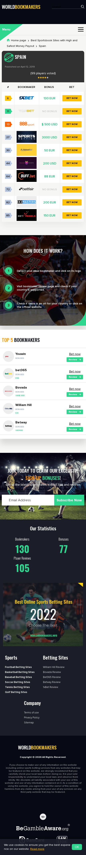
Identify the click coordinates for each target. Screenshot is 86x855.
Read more (37, 849)
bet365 (21, 370)
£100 (17, 378)
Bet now (72, 98)
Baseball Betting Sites (18, 677)
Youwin (20, 354)
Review (73, 359)
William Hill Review (53, 667)
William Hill (23, 405)
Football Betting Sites (18, 667)
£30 (16, 413)
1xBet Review (50, 687)
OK (77, 847)
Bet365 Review (52, 677)
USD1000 (19, 430)
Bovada (21, 388)
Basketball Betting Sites (20, 672)
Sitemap (29, 722)
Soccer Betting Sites (17, 682)
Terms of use (31, 712)
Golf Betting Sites (16, 692)
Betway (21, 422)
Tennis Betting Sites (17, 687)
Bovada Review (52, 672)
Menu (6, 29)
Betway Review (51, 682)
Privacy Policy (31, 717)
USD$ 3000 (20, 396)
